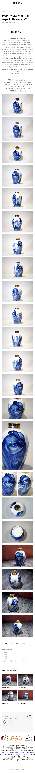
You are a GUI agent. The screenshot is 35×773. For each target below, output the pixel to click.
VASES (3, 650)
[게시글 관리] (11, 643)
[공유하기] (8, 643)
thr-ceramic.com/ (12, 752)
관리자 (23, 769)
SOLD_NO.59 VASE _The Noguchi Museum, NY (13, 661)
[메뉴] (3, 3)
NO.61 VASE (4, 657)
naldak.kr (23, 752)
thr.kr (3, 752)
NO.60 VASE (4, 659)
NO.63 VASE (4, 655)
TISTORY (18, 769)
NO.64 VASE (4, 653)
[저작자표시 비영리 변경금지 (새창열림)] (22, 643)
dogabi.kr (30, 752)
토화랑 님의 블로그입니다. (10, 718)
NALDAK (17, 2)
